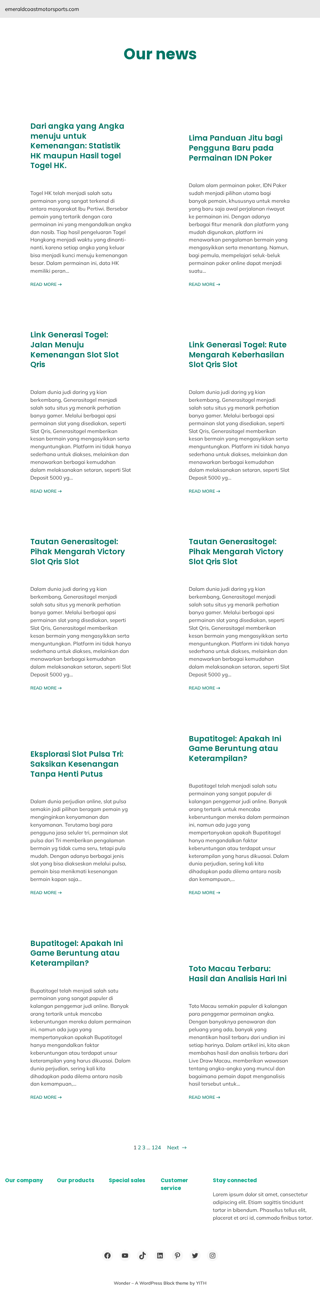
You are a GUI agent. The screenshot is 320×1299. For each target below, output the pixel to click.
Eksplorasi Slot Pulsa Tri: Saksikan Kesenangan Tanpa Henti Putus (76, 764)
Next (177, 1147)
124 (156, 1147)
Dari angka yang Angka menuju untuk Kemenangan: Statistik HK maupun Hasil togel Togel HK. (77, 146)
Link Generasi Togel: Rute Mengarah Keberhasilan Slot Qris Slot (238, 355)
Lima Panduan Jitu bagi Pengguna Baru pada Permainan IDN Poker (235, 148)
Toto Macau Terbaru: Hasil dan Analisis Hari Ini (238, 973)
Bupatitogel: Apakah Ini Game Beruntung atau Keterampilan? (235, 749)
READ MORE (46, 284)
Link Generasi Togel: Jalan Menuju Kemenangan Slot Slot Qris (74, 350)
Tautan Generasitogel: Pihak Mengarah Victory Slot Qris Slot (77, 551)
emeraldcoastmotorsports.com (42, 9)
